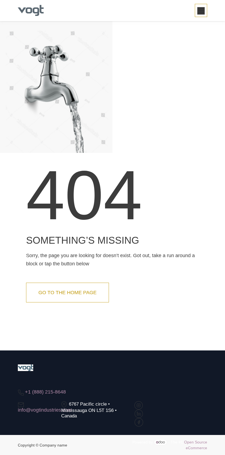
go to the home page (67, 292)
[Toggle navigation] (201, 10)
